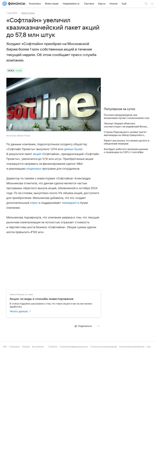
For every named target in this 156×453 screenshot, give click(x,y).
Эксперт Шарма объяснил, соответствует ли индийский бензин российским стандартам (126, 125)
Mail (5, 346)
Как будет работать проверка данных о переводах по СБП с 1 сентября (126, 151)
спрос (34, 202)
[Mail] (4, 3)
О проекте (52, 346)
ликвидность (71, 202)
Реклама (26, 346)
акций (37, 154)
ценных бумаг (73, 149)
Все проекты (38, 346)
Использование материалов (131, 346)
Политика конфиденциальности (74, 346)
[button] (53, 105)
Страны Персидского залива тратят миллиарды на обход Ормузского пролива (125, 134)
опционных (33, 168)
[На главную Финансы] (16, 3)
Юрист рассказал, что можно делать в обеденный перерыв (126, 142)
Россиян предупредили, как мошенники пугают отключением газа (126, 116)
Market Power (28, 13)
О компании (14, 346)
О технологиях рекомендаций (103, 346)
